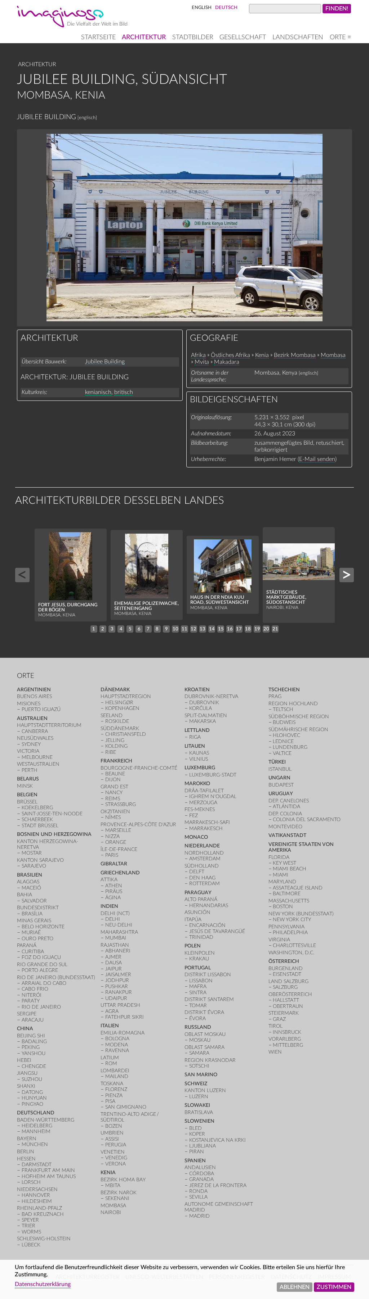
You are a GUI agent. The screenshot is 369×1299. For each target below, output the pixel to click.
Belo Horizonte (43, 926)
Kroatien (197, 689)
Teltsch (283, 709)
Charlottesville (294, 945)
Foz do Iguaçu (41, 957)
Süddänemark (120, 728)
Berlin (25, 1151)
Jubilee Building (105, 362)
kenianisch (98, 392)
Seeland (112, 715)
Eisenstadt (287, 974)
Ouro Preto (37, 938)
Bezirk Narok (119, 1192)
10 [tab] (175, 629)
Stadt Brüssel (40, 825)
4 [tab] (121, 629)
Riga (195, 737)
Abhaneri (117, 951)
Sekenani (117, 1198)
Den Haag (202, 878)
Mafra (197, 986)
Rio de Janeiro (41, 1007)
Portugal (197, 967)
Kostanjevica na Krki (217, 1140)
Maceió (31, 888)
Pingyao (32, 1104)
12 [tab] (193, 629)
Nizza (112, 836)
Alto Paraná (200, 899)
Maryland (282, 881)
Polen (192, 946)
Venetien (113, 1152)
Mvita (202, 362)
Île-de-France (119, 849)
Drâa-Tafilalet (204, 790)
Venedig (116, 1157)
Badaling (34, 1041)
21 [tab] (275, 629)
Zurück (22, 575)
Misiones (28, 703)
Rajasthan (115, 945)
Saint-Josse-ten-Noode (52, 813)
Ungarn (279, 777)
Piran (196, 1151)
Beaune (115, 774)
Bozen (113, 1126)
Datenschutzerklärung (43, 1284)
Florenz (116, 1089)
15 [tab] (221, 629)
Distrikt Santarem (209, 999)
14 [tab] (212, 629)
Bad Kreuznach (43, 1214)
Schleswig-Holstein (44, 1238)
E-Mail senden (317, 459)
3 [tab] (112, 629)
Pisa (110, 1101)
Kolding (116, 746)
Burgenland (285, 968)
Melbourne (37, 757)
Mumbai (115, 938)
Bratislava (198, 1112)
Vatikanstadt (287, 835)
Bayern (26, 1138)
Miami (280, 875)
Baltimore (287, 893)
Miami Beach (289, 869)
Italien (110, 1025)
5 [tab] (130, 629)
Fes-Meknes (199, 809)
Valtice (282, 753)
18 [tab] (248, 629)
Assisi (112, 1139)
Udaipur (116, 998)
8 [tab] (157, 629)
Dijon (113, 779)
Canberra (35, 731)
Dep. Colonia (285, 813)
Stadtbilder (192, 37)
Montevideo (285, 826)
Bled (195, 1128)
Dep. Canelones (288, 801)
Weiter (346, 575)
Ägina (113, 897)
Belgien (27, 794)
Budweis (284, 722)
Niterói (31, 995)
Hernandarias (208, 905)
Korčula (200, 708)
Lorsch (31, 1182)
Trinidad (201, 937)
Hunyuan (34, 1098)
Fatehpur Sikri (124, 1017)
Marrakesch (206, 828)
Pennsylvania (286, 926)
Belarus (28, 779)
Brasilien (29, 875)
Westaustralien (38, 764)
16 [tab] (230, 629)
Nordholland (204, 853)
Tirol (275, 1026)
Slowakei (197, 1105)
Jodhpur (117, 980)
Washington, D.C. (291, 952)
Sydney (31, 744)
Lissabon (201, 980)
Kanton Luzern (205, 1090)
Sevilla (198, 1197)
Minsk (25, 786)
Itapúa (192, 919)
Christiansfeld (125, 734)
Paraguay (198, 892)
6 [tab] (139, 629)
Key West (284, 863)
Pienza (114, 1095)
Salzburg (285, 987)
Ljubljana (202, 1146)
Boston (283, 906)
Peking (31, 1047)
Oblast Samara (204, 1047)
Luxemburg (199, 767)
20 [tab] (266, 629)
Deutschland (35, 1112)
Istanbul (280, 769)
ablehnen (295, 1287)
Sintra (197, 992)
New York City (292, 919)
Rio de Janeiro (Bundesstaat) (56, 977)
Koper (197, 1134)
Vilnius (198, 759)
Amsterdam (205, 858)
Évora (197, 1018)
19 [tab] (257, 629)
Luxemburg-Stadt (212, 775)
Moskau (199, 1040)
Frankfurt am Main (48, 1170)
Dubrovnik (204, 702)
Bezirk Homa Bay (123, 1179)
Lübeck (31, 1245)
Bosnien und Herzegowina (54, 834)
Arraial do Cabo (44, 983)
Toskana (112, 1083)
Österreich (283, 961)
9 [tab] (166, 629)
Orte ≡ (340, 37)
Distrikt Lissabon (207, 974)
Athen (113, 885)
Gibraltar (114, 863)
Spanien (195, 1160)
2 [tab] (102, 629)
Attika (109, 879)
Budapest (281, 785)
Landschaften (297, 37)
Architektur (144, 37)
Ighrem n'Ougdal (212, 796)
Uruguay (280, 793)
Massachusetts (288, 901)
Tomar (198, 1005)
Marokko (197, 783)
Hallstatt (286, 1000)
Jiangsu (27, 1073)
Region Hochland (293, 703)
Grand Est (114, 786)
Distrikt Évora (204, 1012)
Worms (31, 1232)
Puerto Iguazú (41, 709)
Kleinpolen (199, 953)
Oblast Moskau (205, 1034)
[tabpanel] (70, 575)
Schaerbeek (37, 819)
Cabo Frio (35, 989)
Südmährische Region (298, 729)
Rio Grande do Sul (42, 964)
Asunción (197, 912)
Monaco (196, 837)
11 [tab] (184, 629)
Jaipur (113, 969)
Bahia (24, 894)
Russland (197, 1027)
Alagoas (28, 881)
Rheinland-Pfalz (39, 1208)
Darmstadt (37, 1164)
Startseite (98, 37)
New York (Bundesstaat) (301, 913)
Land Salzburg (288, 981)
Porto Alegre (40, 970)
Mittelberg (288, 1045)
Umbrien (112, 1133)
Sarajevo (34, 866)
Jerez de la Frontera (217, 1185)
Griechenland (120, 872)
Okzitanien (115, 811)
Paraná (26, 945)
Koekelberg (37, 807)
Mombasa (333, 355)
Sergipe (26, 1014)
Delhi (112, 919)
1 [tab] (93, 629)
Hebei (24, 1060)
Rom (111, 1063)
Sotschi (199, 1066)
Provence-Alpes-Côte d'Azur (138, 824)
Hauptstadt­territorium (49, 725)
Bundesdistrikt (38, 907)
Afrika (198, 355)
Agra (112, 1011)
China (25, 1028)
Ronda (198, 1191)
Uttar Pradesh (120, 1005)
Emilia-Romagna (123, 1033)
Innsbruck (287, 1032)
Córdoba (201, 1173)
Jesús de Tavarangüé (217, 931)
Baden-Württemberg (45, 1120)
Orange (115, 842)
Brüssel (27, 802)
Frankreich (116, 761)
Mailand (116, 1076)
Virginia (279, 939)
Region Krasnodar (210, 1060)
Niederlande (202, 845)
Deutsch (226, 7)
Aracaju (33, 1020)
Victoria (28, 751)
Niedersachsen (37, 1189)
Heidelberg (37, 1125)
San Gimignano (125, 1107)
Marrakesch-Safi (207, 822)
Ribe (110, 752)
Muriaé (31, 932)
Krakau (199, 958)
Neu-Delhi (118, 925)
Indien (109, 906)
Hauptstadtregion (126, 696)
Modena (116, 1044)
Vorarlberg (284, 1039)
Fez (193, 815)
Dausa (113, 962)
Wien (275, 1052)
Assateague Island (298, 888)
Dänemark (115, 689)
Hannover (36, 1195)
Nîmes (113, 817)
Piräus (113, 891)
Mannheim (36, 1131)
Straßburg (120, 804)
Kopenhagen (122, 708)
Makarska (202, 721)
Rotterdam (204, 883)
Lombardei (115, 1070)
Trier (28, 1225)
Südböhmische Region (298, 716)
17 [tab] (239, 629)
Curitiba (33, 951)
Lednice (283, 741)
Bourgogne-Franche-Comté (139, 768)
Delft (196, 871)
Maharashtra (119, 932)
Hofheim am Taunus (49, 1176)
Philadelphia (290, 932)
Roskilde (117, 721)
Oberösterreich (290, 994)
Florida (278, 857)
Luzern (198, 1096)
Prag (274, 696)
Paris (111, 855)
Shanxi (26, 1086)
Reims (112, 798)
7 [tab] (148, 629)
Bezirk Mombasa (295, 355)
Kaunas (199, 753)
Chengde (34, 1066)
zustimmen (334, 1287)
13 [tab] (202, 629)
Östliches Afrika (230, 355)
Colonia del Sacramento (307, 819)
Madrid (199, 1216)
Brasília (32, 913)
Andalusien (200, 1167)
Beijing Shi (31, 1035)
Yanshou (33, 1053)
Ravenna (117, 1050)
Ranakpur (118, 992)
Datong (32, 1092)
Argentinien (34, 689)
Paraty (31, 1001)
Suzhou (32, 1079)
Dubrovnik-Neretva (211, 696)
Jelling (114, 740)
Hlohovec (286, 735)
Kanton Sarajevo (40, 860)
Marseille (118, 830)
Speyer (30, 1220)
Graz (279, 1019)
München (35, 1144)
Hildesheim (37, 1201)
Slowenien (199, 1121)
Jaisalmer (118, 974)
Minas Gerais (34, 920)
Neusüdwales (35, 738)
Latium (110, 1057)
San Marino (200, 1074)
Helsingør (119, 702)
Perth (29, 770)
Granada (201, 1179)
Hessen (26, 1159)
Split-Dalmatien (205, 715)
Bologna (117, 1038)
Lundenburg (290, 747)
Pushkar (116, 986)
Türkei (277, 762)
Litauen (194, 746)
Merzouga (203, 802)
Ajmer (113, 957)
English (202, 7)
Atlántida (286, 806)
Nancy (114, 792)
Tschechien (284, 689)
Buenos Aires (34, 696)
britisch (123, 392)
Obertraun (288, 1006)
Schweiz (195, 1083)
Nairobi (111, 1212)
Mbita (112, 1185)
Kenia (262, 355)
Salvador (34, 901)
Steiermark (283, 1013)
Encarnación (207, 925)
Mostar (32, 853)
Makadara (226, 362)
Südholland (201, 866)
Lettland (197, 730)
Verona (115, 1164)
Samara (199, 1053)
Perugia (115, 1145)
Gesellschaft (242, 37)
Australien (32, 718)
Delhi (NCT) (115, 913)
